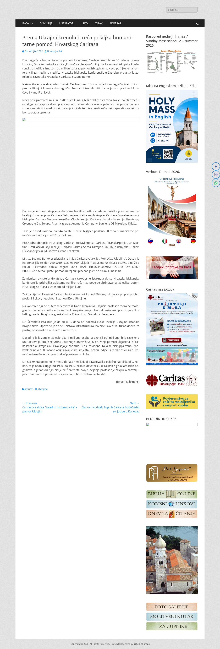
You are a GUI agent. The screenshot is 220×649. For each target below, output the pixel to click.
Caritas (29, 389)
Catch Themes (142, 643)
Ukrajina (43, 389)
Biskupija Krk (54, 51)
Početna (27, 23)
